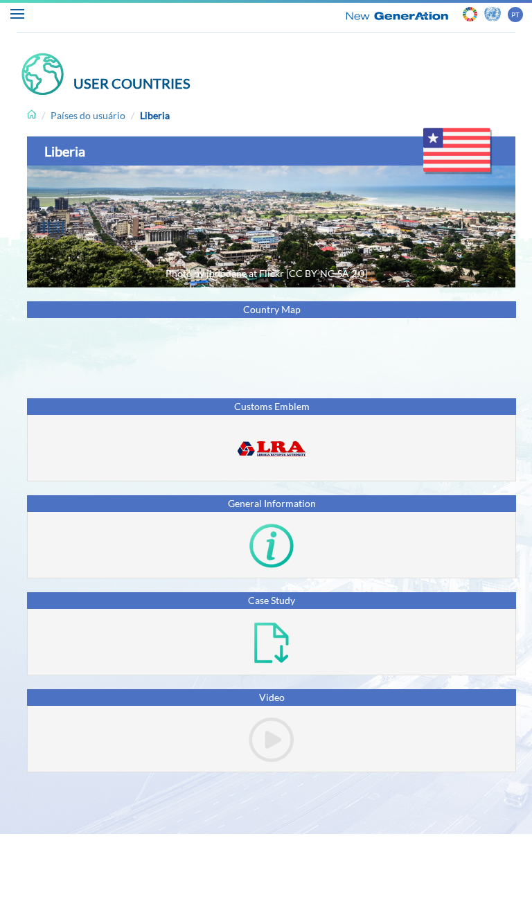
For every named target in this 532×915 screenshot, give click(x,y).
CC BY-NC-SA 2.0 (326, 273)
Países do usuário (88, 115)
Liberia (155, 115)
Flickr (271, 273)
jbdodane (226, 273)
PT (515, 14)
